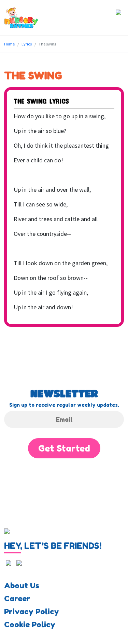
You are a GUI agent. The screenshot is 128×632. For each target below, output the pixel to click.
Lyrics (27, 43)
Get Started (64, 448)
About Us (21, 585)
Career (17, 598)
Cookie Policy (29, 624)
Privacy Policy (31, 611)
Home (9, 43)
